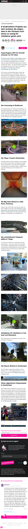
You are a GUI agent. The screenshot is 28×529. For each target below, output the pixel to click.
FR (23, 1)
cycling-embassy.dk (6, 102)
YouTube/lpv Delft (6, 155)
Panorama (7, 21)
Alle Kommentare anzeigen (14, 517)
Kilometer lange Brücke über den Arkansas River (13, 209)
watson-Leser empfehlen (18, 425)
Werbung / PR (11, 523)
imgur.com (5, 137)
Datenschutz (10, 525)
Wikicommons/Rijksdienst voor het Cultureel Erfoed (12, 198)
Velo (2, 21)
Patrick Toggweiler (10, 48)
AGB (25, 523)
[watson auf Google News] (24, 40)
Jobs (16, 523)
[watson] (4, 1)
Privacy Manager (17, 525)
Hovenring (6, 109)
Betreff (2, 453)
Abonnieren (14, 435)
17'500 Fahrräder (7, 401)
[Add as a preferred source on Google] (19, 40)
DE (20, 1)
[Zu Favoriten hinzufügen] (14, 40)
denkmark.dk (5, 362)
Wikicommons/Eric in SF (7, 234)
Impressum (20, 523)
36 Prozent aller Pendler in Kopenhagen (11, 58)
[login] (2, 527)
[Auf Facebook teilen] (3, 40)
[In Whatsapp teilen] (6, 40)
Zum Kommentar (8, 511)
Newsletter (4, 523)
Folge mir (23, 48)
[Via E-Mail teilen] (8, 40)
